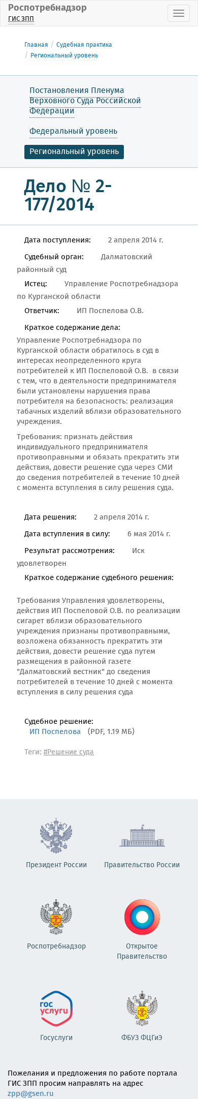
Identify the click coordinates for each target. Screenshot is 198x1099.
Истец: (35, 284)
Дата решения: (50, 517)
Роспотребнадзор (47, 12)
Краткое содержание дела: (72, 328)
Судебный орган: (54, 257)
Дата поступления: (57, 240)
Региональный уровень (64, 55)
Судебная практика (84, 45)
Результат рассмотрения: (69, 551)
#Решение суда (69, 752)
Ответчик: (41, 311)
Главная (36, 45)
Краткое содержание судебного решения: (99, 578)
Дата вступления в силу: (67, 534)
